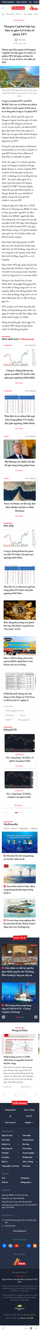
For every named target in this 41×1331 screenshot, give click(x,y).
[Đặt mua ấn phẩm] (33, 7)
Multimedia (11, 827)
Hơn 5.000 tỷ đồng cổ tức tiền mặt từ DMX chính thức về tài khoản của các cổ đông (18, 661)
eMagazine (35, 831)
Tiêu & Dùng (21, 2)
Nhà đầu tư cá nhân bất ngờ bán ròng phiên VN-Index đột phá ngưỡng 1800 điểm (19, 420)
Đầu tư (19, 14)
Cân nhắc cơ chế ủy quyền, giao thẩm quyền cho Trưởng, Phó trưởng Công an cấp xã (18, 974)
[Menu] (3, 1328)
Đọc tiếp (9, 526)
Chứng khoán (8, 2)
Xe (30, 2)
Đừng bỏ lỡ (10, 730)
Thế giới (6, 436)
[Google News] (31, 1328)
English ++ (29, 1123)
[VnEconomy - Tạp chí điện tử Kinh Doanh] (20, 1103)
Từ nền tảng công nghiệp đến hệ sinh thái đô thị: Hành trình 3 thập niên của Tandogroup (20, 926)
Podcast (14, 831)
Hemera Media (30, 1315)
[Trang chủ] (3, 14)
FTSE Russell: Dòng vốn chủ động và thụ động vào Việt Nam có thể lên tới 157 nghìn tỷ (19, 697)
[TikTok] (23, 1246)
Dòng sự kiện (20, 1032)
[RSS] (35, 1246)
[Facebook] (4, 1246)
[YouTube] (16, 1246)
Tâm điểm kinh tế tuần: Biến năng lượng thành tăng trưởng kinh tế (19, 892)
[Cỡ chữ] (25, 1328)
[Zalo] (29, 1246)
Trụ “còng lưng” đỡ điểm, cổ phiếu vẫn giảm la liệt (18, 796)
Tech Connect (10, 1123)
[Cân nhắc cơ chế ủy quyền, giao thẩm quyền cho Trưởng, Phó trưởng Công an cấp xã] (20, 956)
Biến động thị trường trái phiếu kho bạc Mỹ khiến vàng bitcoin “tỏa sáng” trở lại (19, 626)
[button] (16, 815)
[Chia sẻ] (36, 1328)
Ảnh (3, 1179)
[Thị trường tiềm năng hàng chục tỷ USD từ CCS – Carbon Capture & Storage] (18, 994)
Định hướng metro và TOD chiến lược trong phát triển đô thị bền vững (17, 1060)
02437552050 (10, 1226)
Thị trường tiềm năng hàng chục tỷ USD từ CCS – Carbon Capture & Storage (16, 1010)
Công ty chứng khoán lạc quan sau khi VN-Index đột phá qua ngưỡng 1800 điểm (20, 374)
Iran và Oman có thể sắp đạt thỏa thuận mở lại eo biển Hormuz (19, 507)
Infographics (24, 831)
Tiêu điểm (10, 14)
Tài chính (28, 14)
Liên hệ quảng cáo (19, 1231)
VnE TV (36, 2)
